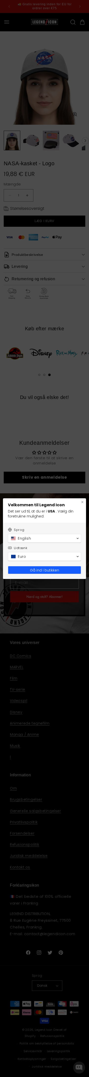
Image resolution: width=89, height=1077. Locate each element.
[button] (44, 538)
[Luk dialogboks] (82, 502)
